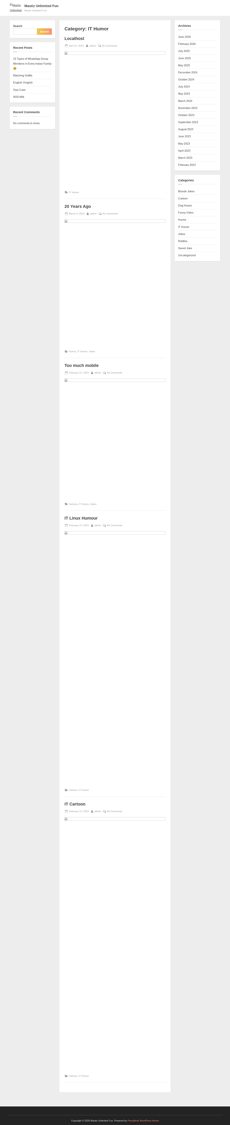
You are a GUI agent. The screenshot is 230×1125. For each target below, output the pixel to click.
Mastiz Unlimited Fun (41, 6)
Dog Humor (185, 205)
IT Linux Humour (81, 518)
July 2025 (184, 50)
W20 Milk (18, 96)
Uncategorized (187, 255)
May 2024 (184, 93)
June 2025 (184, 58)
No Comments (109, 46)
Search (17, 25)
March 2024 (185, 100)
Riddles (182, 241)
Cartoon (73, 504)
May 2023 (184, 143)
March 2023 (185, 157)
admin (92, 45)
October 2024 (186, 79)
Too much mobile (81, 365)
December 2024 (187, 72)
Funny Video (185, 212)
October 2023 (186, 115)
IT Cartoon (74, 804)
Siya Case (19, 89)
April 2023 (184, 150)
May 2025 (184, 65)
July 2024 (184, 86)
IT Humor (74, 192)
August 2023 (185, 129)
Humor (72, 351)
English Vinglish (23, 82)
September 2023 (188, 122)
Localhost (74, 38)
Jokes (92, 351)
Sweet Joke (185, 248)
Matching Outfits (22, 75)
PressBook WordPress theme (143, 1120)
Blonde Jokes (186, 191)
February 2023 (187, 164)
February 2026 (187, 43)
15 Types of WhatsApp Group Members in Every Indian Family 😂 (32, 63)
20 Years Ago (77, 206)
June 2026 (184, 36)
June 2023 (184, 136)
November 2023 (187, 107)
